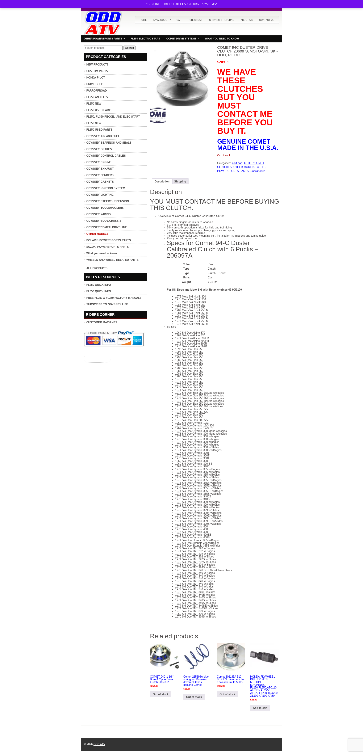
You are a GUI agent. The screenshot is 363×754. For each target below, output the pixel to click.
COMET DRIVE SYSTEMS (182, 38)
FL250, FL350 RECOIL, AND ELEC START (113, 116)
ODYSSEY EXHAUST (100, 168)
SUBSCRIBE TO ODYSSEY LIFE (107, 304)
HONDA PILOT (95, 77)
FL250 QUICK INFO (98, 284)
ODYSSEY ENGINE (98, 162)
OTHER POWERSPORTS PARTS (104, 38)
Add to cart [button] (260, 707)
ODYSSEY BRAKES (99, 149)
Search (129, 47)
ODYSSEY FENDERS (100, 175)
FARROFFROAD (96, 90)
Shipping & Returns (221, 20)
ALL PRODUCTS (97, 268)
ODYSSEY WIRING (98, 214)
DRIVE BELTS (95, 84)
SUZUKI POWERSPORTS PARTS (107, 246)
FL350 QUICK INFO (98, 291)
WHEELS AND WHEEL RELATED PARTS (112, 259)
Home (143, 20)
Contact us (266, 20)
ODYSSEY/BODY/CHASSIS (103, 220)
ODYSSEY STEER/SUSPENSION (107, 201)
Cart (179, 20)
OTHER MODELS (244, 167)
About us (247, 20)
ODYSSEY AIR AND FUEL (103, 136)
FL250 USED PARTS (99, 110)
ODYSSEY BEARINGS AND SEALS (109, 142)
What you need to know (101, 253)
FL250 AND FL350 (97, 97)
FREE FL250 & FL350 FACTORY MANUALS (114, 297)
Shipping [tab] (180, 181)
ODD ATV (99, 744)
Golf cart (237, 163)
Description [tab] (162, 181)
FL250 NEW (93, 103)
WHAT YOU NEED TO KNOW (222, 38)
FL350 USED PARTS (99, 129)
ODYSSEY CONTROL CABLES (106, 155)
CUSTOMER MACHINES (101, 322)
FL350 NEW (93, 123)
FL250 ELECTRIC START (145, 38)
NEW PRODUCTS (97, 64)
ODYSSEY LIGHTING (100, 194)
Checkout (196, 20)
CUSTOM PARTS (97, 71)
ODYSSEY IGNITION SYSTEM (105, 188)
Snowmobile (257, 171)
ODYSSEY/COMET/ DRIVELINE (106, 227)
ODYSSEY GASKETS (100, 181)
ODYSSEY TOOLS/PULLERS (105, 207)
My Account (162, 19)
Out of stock (160, 694)
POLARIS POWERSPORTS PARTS (108, 240)
